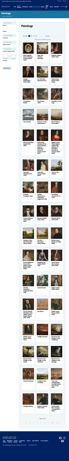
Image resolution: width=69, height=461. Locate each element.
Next (52, 423)
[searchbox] (9, 29)
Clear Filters (7, 68)
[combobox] (9, 29)
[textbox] (56, 36)
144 (34, 36)
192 (36, 36)
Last (58, 423)
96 (31, 36)
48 (29, 36)
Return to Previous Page (7, 16)
